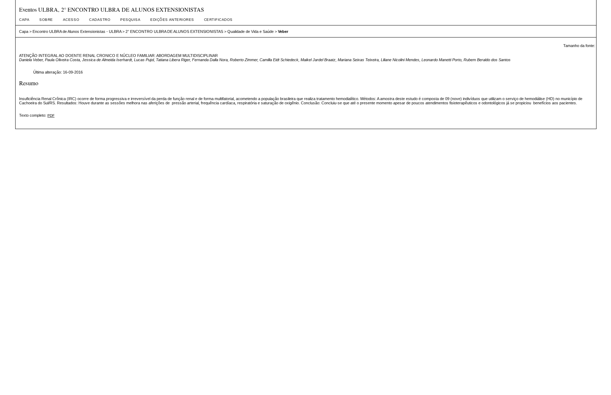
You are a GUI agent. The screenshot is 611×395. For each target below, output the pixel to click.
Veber (283, 31)
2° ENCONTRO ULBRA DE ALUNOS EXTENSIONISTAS (174, 31)
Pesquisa (130, 20)
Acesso (71, 20)
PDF (50, 115)
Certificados (218, 20)
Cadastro (99, 20)
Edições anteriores (172, 20)
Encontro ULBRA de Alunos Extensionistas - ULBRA (77, 31)
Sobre (46, 20)
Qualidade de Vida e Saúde (250, 31)
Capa (24, 20)
